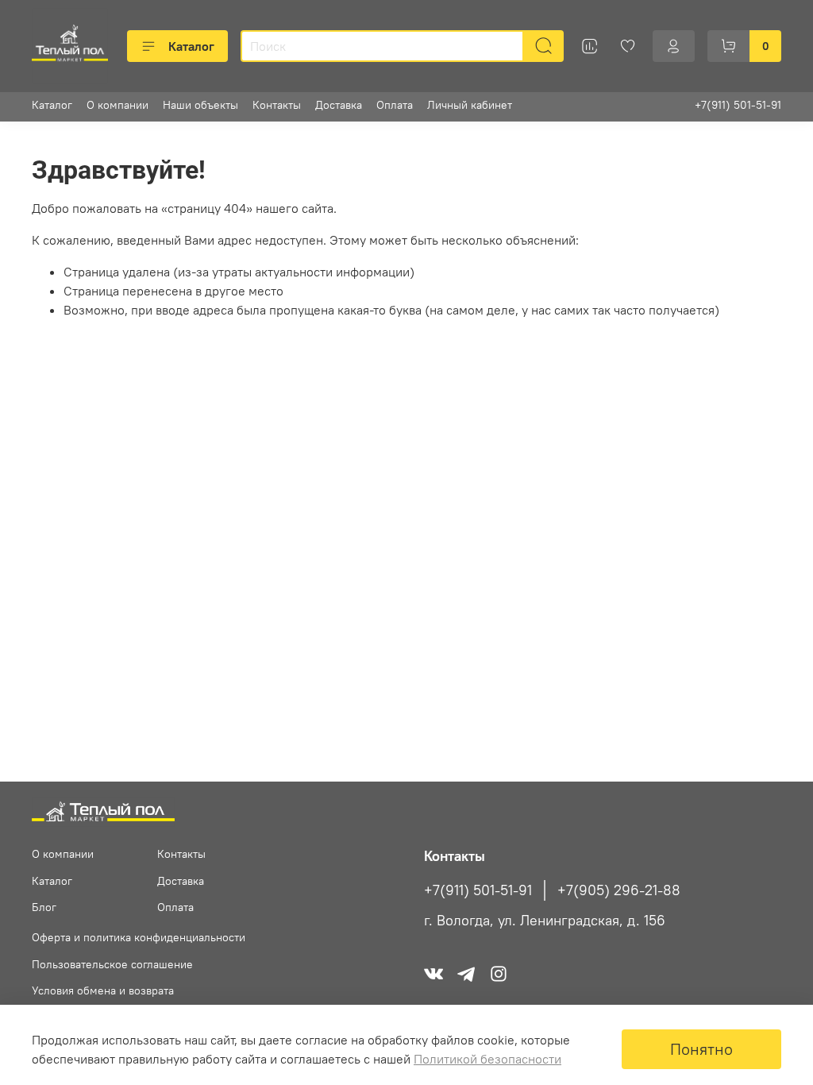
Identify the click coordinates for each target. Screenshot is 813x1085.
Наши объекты (200, 105)
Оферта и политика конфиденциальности (138, 937)
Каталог (191, 46)
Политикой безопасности (487, 1059)
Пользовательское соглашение (112, 964)
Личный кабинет (469, 105)
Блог (44, 907)
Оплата (394, 105)
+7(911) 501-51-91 (738, 105)
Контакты (276, 105)
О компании (117, 105)
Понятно (701, 1049)
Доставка (338, 105)
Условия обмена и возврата (103, 990)
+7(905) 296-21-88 (618, 890)
